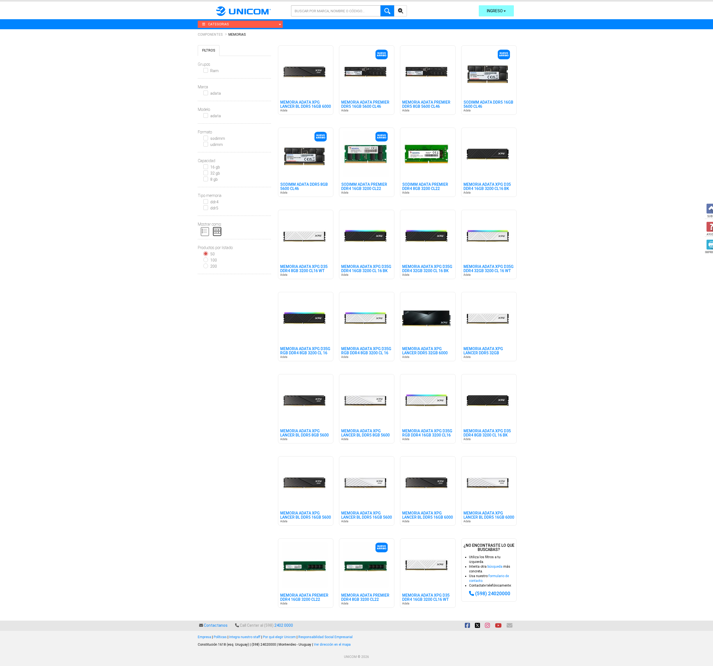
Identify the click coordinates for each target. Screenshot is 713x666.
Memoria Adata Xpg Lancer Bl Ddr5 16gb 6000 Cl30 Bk (305, 106)
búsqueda (494, 567)
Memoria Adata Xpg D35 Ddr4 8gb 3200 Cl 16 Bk (487, 433)
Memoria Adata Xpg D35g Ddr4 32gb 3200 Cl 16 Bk (427, 269)
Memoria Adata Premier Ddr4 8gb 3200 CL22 (365, 597)
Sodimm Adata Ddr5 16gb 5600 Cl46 (488, 104)
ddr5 (214, 208)
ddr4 (214, 202)
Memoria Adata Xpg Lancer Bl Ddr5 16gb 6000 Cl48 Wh (488, 517)
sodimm (217, 138)
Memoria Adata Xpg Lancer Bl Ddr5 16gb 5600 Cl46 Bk (305, 517)
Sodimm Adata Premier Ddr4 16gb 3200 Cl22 (364, 186)
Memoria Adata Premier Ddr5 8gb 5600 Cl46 (426, 104)
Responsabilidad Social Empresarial (325, 637)
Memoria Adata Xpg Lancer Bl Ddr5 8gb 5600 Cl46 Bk (304, 435)
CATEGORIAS (218, 24)
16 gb (215, 167)
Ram (214, 71)
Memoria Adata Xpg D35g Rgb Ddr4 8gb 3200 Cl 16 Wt (366, 353)
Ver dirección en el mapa (332, 645)
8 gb (214, 179)
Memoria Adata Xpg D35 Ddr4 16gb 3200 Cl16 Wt (426, 597)
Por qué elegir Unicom (279, 637)
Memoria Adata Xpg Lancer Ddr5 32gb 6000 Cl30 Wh (483, 353)
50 (212, 254)
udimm (216, 144)
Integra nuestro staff (244, 637)
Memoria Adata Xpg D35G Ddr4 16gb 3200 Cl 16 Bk (366, 269)
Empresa (204, 637)
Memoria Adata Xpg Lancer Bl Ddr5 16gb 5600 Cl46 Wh (366, 517)
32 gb (215, 173)
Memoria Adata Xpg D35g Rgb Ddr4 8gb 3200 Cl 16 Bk (305, 353)
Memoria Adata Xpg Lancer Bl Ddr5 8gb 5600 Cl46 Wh (365, 435)
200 (213, 266)
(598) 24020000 (492, 593)
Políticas (220, 637)
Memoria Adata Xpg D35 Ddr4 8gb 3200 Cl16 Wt (304, 269)
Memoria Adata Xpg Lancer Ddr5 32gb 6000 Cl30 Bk (425, 353)
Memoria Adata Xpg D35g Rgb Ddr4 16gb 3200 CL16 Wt (427, 435)
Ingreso (495, 11)
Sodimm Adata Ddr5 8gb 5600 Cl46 (304, 186)
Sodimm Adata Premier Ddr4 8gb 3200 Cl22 (425, 186)
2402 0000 (283, 625)
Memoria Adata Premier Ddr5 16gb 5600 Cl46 (365, 104)
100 (213, 260)
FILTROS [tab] (208, 50)
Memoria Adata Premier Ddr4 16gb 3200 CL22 (304, 597)
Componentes (210, 34)
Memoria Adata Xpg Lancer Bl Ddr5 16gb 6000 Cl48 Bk (427, 517)
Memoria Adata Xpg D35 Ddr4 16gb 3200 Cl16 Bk (487, 186)
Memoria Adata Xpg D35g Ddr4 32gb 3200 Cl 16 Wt (488, 269)
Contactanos (216, 625)
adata (215, 93)
